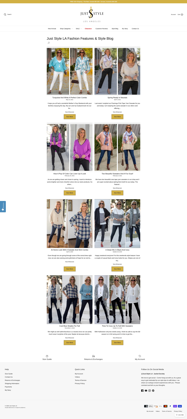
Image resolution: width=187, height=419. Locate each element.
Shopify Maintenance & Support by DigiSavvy (15, 407)
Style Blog (115, 28)
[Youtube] (146, 390)
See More (69, 116)
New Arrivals (52, 28)
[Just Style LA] (93, 14)
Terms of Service (80, 380)
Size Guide (9, 374)
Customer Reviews (102, 28)
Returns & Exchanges (12, 380)
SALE (78, 28)
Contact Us (135, 28)
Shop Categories (65, 28)
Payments (8, 387)
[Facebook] (142, 390)
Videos (77, 377)
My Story (125, 28)
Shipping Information (12, 383)
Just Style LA (13, 406)
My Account (79, 374)
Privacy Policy (80, 383)
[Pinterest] (153, 390)
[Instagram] (149, 390)
